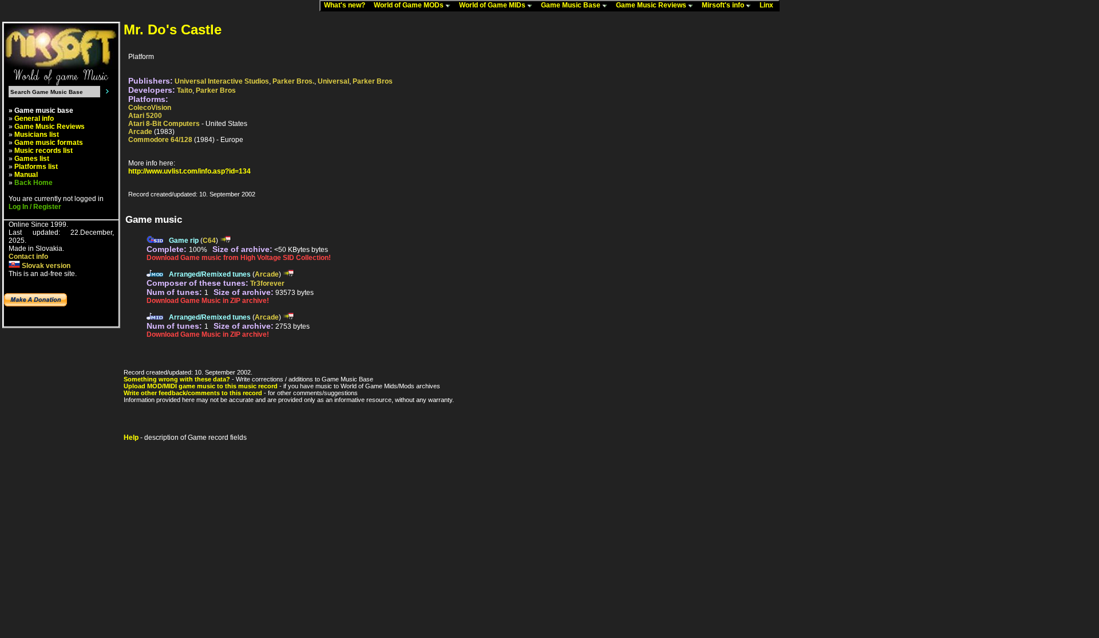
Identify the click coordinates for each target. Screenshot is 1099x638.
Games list (31, 159)
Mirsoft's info (724, 5)
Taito (184, 90)
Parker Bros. (293, 81)
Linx (769, 5)
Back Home (33, 183)
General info (34, 119)
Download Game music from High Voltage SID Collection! (239, 258)
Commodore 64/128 (160, 140)
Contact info (28, 257)
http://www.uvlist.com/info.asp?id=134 (189, 171)
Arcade (140, 132)
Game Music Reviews (652, 5)
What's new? (347, 5)
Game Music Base (571, 5)
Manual (26, 175)
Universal (333, 81)
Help (131, 438)
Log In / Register (35, 207)
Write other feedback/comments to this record (193, 392)
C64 (209, 241)
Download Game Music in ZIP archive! (208, 301)
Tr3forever (267, 283)
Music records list (43, 151)
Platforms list (36, 167)
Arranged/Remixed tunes (210, 274)
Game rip (184, 241)
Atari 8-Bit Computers (164, 124)
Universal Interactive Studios (222, 81)
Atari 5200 (145, 116)
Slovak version (45, 266)
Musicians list (36, 135)
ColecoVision (149, 108)
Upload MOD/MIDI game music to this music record (201, 386)
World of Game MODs (409, 5)
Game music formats (48, 143)
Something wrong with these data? (177, 379)
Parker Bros (373, 81)
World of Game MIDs (493, 5)
